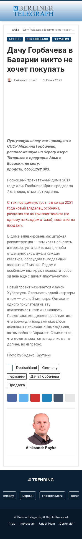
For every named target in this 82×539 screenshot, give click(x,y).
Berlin (74, 495)
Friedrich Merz (51, 495)
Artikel (16, 29)
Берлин (26, 495)
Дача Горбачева (44, 376)
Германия (61, 39)
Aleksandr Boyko (41, 447)
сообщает (33, 169)
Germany (50, 368)
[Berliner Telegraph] (33, 11)
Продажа (16, 385)
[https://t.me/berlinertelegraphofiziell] (43, 530)
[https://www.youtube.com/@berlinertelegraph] (39, 530)
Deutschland (37, 39)
